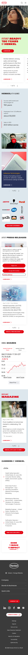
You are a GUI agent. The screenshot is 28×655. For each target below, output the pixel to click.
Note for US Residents (14, 636)
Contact (13, 601)
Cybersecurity (14, 642)
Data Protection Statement (14, 630)
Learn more (6, 51)
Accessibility (14, 639)
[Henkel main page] (4, 2)
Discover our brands (13, 225)
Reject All (14, 266)
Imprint (14, 624)
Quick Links (6, 591)
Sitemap (14, 621)
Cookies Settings (7, 274)
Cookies (14, 633)
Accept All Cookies (14, 271)
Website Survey (13, 614)
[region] (14, 262)
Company (5, 580)
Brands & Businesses (9, 585)
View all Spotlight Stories (13, 449)
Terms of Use (14, 627)
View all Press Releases (13, 331)
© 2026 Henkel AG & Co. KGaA (14, 648)
